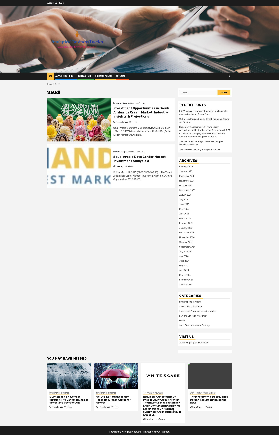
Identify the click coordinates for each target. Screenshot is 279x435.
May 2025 (183, 209)
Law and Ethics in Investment (193, 316)
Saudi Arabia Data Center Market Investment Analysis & (139, 159)
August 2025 (185, 195)
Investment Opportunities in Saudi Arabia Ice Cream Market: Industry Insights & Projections (141, 112)
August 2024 (185, 251)
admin (134, 122)
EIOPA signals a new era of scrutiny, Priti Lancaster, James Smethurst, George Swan (68, 399)
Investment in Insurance (190, 306)
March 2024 (185, 275)
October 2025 (185, 185)
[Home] (50, 76)
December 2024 (186, 232)
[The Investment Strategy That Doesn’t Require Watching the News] (210, 376)
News (182, 320)
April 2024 (184, 270)
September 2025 (187, 190)
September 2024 (187, 247)
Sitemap (121, 76)
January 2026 (185, 171)
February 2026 (186, 166)
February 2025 (186, 223)
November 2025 (186, 180)
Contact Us (84, 76)
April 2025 (184, 213)
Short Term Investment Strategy (194, 325)
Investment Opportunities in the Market (129, 103)
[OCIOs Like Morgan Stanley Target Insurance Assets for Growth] (116, 376)
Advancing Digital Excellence (194, 342)
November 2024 (186, 237)
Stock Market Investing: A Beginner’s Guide (199, 149)
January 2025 (185, 228)
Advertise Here (64, 76)
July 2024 (183, 256)
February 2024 (186, 279)
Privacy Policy (103, 76)
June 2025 (184, 204)
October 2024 (185, 242)
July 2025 (183, 199)
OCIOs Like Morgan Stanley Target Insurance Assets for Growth (113, 399)
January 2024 (185, 284)
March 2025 (185, 218)
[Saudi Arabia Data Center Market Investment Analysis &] (79, 166)
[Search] (229, 76)
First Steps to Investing (190, 301)
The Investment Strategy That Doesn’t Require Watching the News (209, 399)
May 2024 (183, 265)
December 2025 (186, 176)
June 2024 (184, 261)
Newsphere (149, 431)
